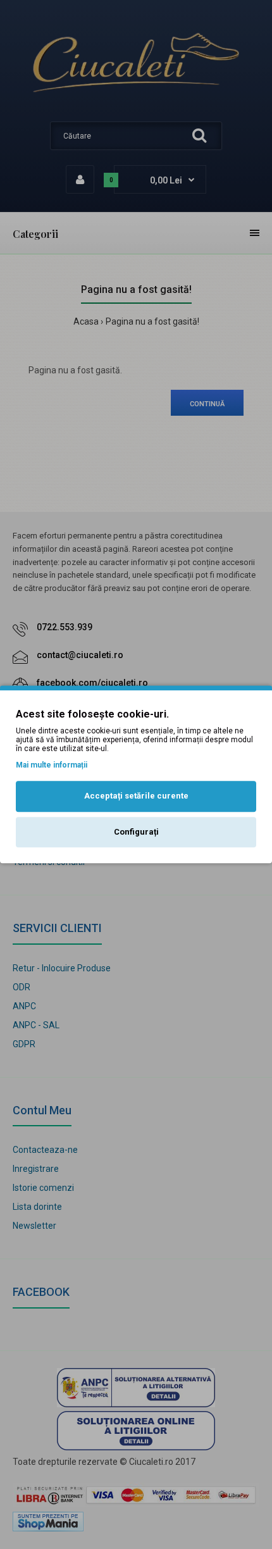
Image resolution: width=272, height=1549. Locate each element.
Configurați (136, 832)
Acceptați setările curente (136, 795)
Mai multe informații (51, 765)
